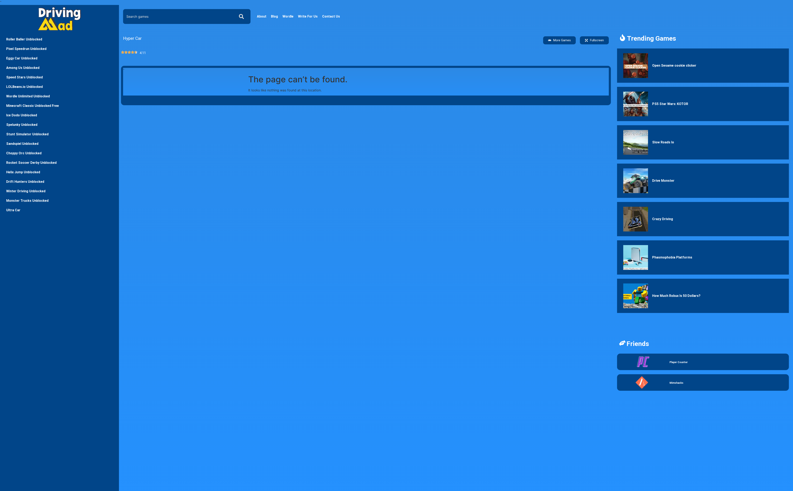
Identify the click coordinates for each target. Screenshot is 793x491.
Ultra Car (13, 210)
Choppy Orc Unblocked (24, 153)
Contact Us (331, 16)
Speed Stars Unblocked (24, 77)
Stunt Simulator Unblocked (27, 134)
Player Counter (679, 362)
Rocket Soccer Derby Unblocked (31, 163)
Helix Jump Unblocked (23, 172)
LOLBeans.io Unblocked (24, 87)
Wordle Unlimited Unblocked (28, 96)
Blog (274, 16)
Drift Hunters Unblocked (25, 182)
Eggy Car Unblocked (21, 58)
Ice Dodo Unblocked (21, 115)
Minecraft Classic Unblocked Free (32, 106)
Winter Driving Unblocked (25, 191)
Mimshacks (676, 382)
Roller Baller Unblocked (24, 39)
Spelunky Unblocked (21, 125)
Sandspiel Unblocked (22, 144)
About (261, 16)
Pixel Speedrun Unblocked (26, 49)
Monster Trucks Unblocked (27, 201)
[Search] (242, 16)
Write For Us (308, 16)
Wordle (288, 16)
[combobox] (178, 16)
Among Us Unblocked (22, 68)
